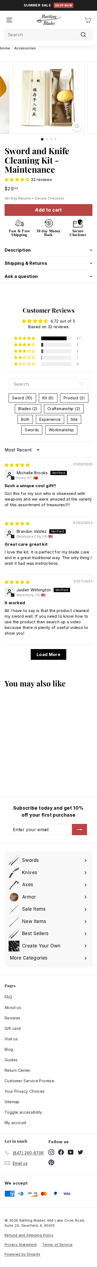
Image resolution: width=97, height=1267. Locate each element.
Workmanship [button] (61, 430)
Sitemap (12, 1101)
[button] (18, 179)
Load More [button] (48, 654)
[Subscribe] (79, 829)
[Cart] (87, 20)
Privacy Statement (21, 1244)
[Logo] (49, 19)
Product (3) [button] (74, 398)
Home (5, 48)
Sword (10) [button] (22, 398)
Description (18, 250)
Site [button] (74, 419)
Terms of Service (57, 1244)
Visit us (11, 1039)
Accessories (25, 48)
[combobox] (48, 34)
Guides (11, 1060)
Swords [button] (32, 430)
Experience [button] (50, 419)
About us (13, 1007)
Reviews (12, 1018)
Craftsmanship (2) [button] (63, 408)
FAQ (8, 997)
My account (15, 1122)
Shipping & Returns (26, 263)
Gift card (12, 1028)
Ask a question (21, 276)
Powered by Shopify (22, 1254)
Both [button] (25, 419)
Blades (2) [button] (28, 408)
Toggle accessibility (23, 1112)
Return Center (18, 1070)
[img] (17, 465)
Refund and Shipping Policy (29, 1235)
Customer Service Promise (29, 1080)
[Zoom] (77, 126)
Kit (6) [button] (48, 398)
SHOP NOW (63, 5)
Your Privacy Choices (25, 1091)
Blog (9, 1049)
